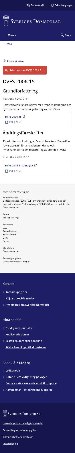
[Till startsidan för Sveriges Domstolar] (32, 20)
